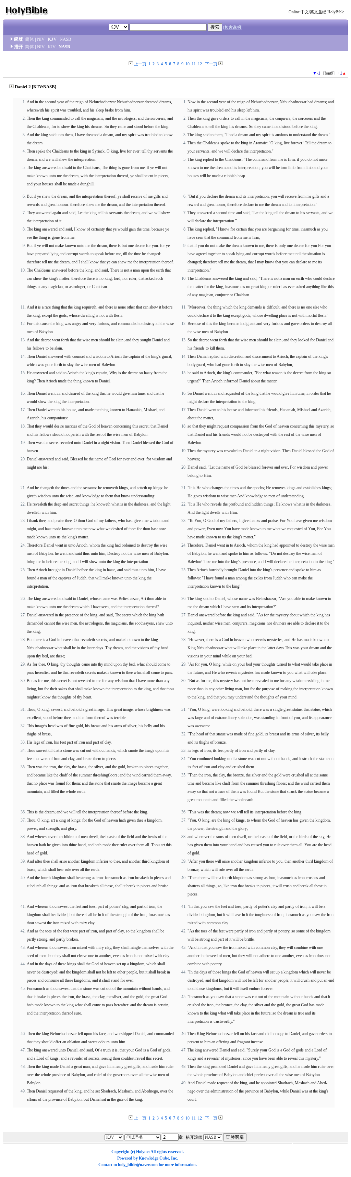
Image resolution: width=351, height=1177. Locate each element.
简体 (29, 39)
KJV (52, 39)
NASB (65, 39)
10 (187, 64)
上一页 (140, 64)
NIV (41, 39)
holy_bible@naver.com (138, 1164)
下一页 (211, 64)
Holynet (143, 1151)
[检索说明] (232, 27)
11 (194, 64)
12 (200, 64)
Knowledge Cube (154, 1158)
